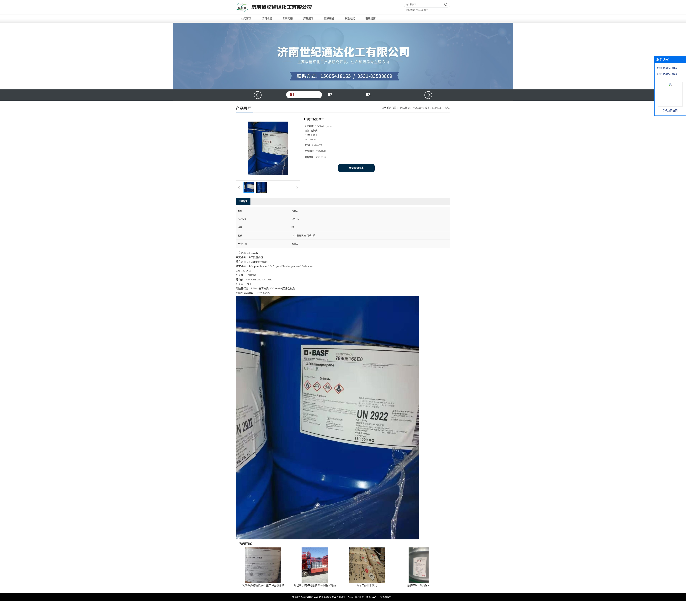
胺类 (427, 108)
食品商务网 (385, 597)
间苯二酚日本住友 (367, 585)
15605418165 (422, 10)
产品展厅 (308, 18)
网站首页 (405, 108)
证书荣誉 (329, 18)
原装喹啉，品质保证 (418, 585)
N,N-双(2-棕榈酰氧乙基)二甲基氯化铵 (263, 585)
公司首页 (246, 18)
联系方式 (350, 18)
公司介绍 (267, 18)
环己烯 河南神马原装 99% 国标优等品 (315, 585)
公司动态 (288, 18)
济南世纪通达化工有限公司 (332, 597)
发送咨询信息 (356, 168)
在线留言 (371, 18)
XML (350, 597)
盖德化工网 (371, 597)
